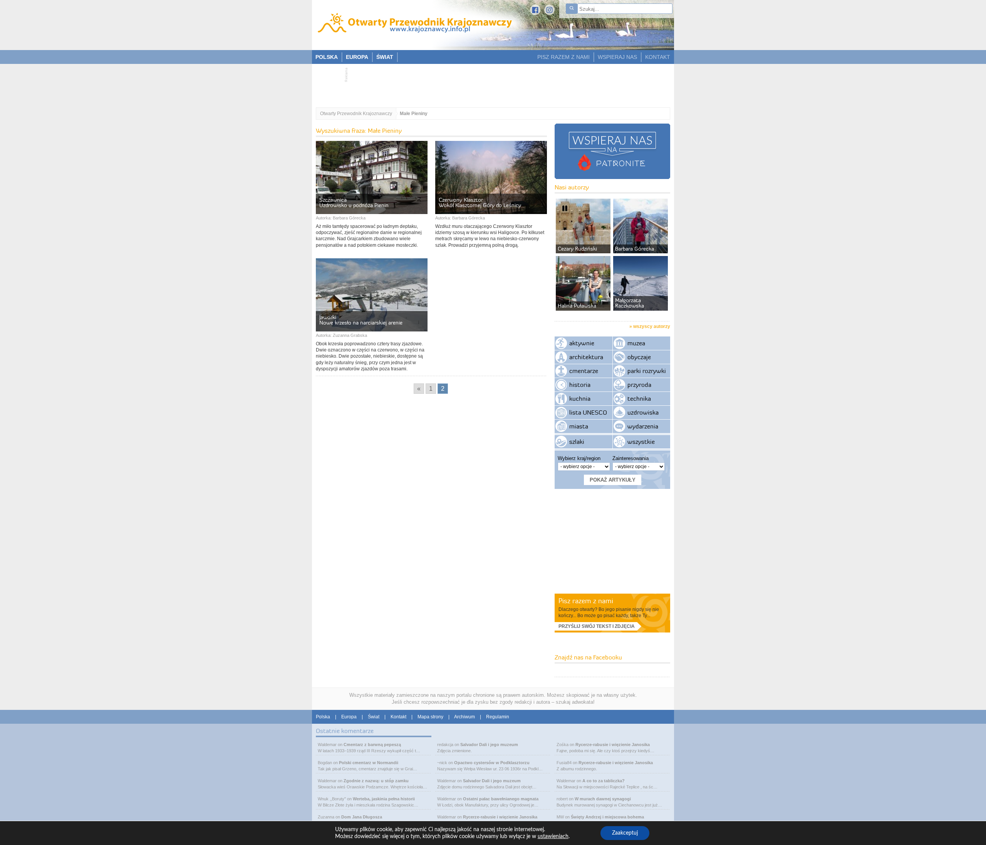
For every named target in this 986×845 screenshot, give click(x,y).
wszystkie (641, 441)
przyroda (639, 384)
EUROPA (357, 57)
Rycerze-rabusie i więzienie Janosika (500, 817)
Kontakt (398, 717)
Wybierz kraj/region (579, 458)
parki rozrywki (646, 371)
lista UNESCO (588, 412)
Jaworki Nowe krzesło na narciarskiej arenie (360, 320)
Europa (349, 717)
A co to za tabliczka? (603, 780)
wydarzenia (642, 426)
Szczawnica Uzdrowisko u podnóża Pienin (354, 202)
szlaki (576, 441)
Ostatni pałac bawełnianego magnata (500, 798)
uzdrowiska (643, 412)
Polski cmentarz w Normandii (368, 762)
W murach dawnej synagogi (603, 798)
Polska (323, 717)
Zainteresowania (630, 458)
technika (639, 398)
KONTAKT (657, 57)
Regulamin (497, 717)
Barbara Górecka (349, 218)
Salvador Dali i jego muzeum (489, 744)
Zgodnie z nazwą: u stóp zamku (376, 780)
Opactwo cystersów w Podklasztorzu (492, 762)
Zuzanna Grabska (350, 335)
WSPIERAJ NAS (617, 57)
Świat (373, 717)
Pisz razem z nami (585, 600)
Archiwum (464, 717)
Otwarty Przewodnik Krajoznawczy (356, 113)
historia (579, 384)
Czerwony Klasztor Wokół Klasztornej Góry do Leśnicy (480, 202)
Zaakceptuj (625, 833)
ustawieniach (553, 836)
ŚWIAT (384, 57)
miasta (578, 426)
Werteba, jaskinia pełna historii (384, 798)
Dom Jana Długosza (361, 817)
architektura (586, 357)
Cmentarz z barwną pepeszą (372, 744)
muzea (636, 343)
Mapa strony (430, 717)
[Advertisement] (489, 83)
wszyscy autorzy (651, 326)
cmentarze (583, 371)
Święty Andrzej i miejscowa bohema (607, 817)
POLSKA (326, 57)
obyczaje (639, 357)
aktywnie (581, 343)
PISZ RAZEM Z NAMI (563, 57)
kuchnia (579, 398)
